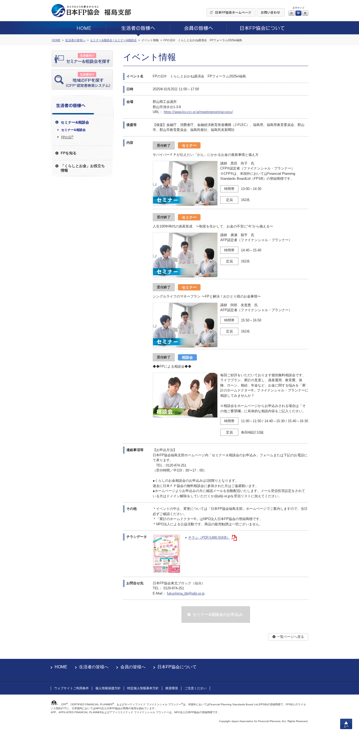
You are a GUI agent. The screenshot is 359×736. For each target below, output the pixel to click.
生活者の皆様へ (94, 667)
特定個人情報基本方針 (143, 688)
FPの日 (67, 137)
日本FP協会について (177, 667)
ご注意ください (195, 688)
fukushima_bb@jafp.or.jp (185, 593)
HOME (61, 667)
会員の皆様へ (133, 667)
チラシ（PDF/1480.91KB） (209, 537)
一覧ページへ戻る (290, 637)
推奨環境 (171, 688)
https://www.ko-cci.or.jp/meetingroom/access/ (198, 112)
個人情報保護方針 (108, 688)
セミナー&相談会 (73, 130)
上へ (346, 723)
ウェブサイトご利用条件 (71, 688)
